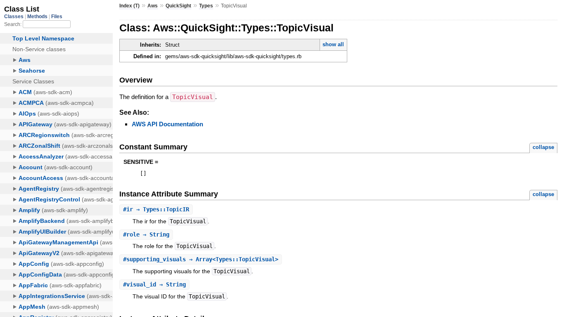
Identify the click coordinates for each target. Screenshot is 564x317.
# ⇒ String (146, 234)
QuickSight (178, 6)
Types (206, 6)
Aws (152, 6)
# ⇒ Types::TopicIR (156, 209)
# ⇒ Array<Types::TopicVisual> (200, 259)
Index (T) (129, 6)
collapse (543, 147)
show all (333, 44)
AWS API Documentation (167, 124)
